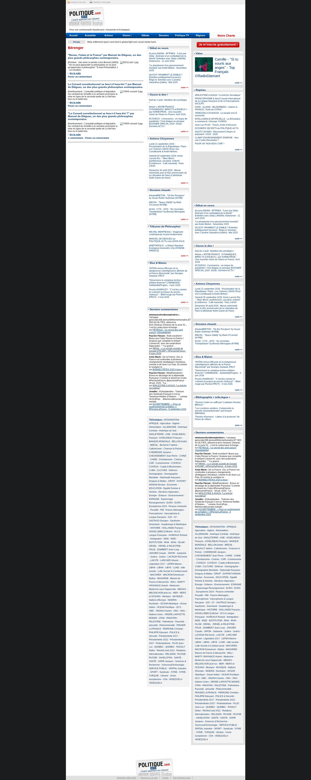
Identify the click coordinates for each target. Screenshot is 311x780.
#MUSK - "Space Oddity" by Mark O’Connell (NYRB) (165, 203)
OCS (178, 607)
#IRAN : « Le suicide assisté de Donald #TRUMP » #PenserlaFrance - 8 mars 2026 (167, 351)
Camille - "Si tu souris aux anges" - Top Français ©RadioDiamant (216, 67)
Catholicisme (155, 448)
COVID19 (176, 463)
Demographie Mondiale (206, 570)
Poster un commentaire (80, 76)
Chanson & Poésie (173, 448)
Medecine (174, 585)
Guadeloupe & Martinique (173, 524)
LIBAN (152, 567)
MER (175, 593)
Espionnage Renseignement (210, 588)
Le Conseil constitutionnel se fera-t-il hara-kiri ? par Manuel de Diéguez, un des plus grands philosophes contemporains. (105, 85)
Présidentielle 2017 (168, 636)
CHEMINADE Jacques (160, 452)
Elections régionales (169, 492)
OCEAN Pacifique (165, 607)
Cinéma (178, 459)
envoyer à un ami (77, 2)
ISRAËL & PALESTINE (170, 546)
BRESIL (154, 445)
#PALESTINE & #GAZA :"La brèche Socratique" (218, 95)
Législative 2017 (157, 564)
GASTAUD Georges (158, 520)
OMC (151, 611)
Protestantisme (163, 643)
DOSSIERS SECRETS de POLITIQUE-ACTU (216, 128)
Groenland (154, 524)
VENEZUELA (175, 679)
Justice (153, 556)
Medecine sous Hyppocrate (162, 589)
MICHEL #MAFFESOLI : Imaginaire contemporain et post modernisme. (166, 233)
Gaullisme (175, 520)
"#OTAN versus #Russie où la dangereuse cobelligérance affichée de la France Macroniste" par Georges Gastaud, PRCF (168, 272)
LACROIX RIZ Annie (177, 556)
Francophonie (156, 513)
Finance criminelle (178, 506)
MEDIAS (182, 589)
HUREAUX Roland (178, 535)
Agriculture (165, 423)
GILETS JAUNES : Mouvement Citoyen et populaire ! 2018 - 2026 (215, 132)
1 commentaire (75, 138)
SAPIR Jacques (165, 661)
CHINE (182, 456)
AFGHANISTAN (171, 420)
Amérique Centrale (219, 534)
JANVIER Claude (157, 553)
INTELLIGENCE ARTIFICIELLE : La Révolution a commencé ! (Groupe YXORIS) (217, 120)
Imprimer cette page (126, 778)
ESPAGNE (154, 499)
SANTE (177, 657)
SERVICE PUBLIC (158, 668)
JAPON (171, 553)
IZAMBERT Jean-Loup (168, 549)
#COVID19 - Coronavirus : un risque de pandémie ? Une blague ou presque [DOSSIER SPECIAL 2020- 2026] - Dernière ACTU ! (168, 122)
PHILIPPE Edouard (158, 632)
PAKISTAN (171, 618)
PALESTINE (155, 621)
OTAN (162, 618)
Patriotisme (168, 621)
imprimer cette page (102, 2)
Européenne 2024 (158, 506)
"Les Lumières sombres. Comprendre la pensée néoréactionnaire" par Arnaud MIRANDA (214, 411)
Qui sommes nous (182, 778)
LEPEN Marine (174, 564)
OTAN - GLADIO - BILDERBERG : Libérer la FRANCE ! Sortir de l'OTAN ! (216, 108)
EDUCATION (155, 488)
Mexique (166, 596)
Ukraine (164, 675)
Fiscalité (154, 510)
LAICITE (154, 560)
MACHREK (155, 575)
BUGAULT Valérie (168, 445)
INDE (166, 538)
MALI (173, 582)
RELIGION (170, 654)
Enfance (163, 495)
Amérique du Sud (167, 430)
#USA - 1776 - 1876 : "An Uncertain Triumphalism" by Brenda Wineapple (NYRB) (167, 211)
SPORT (154, 672)
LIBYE (168, 567)
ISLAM (181, 542)
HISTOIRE (155, 528)
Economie (172, 484)
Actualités (90, 35)
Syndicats (164, 672)
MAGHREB (162, 578)
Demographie (156, 474)
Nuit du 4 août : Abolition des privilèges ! (214, 251)
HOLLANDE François (172, 528)
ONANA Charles (164, 611)
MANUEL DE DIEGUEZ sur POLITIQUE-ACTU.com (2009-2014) (166, 240)
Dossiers (164, 35)
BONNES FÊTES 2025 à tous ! (167, 369)
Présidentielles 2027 (205, 703)
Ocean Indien (213, 674)
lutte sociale (232, 642)
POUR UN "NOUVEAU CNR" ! (209, 143)
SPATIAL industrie (177, 668)
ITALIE (152, 549)
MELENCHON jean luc (160, 593)
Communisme (162, 463)
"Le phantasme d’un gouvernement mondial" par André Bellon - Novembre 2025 (168, 68)
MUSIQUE (178, 596)
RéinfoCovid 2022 (166, 650)
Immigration (156, 538)
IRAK (166, 542)
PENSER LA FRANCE (206, 692)
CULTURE (162, 470)
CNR (151, 463)
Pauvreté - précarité (204, 689)
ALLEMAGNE (169, 427)
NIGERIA (172, 600)
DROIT (171, 481)
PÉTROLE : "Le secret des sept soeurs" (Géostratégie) (166, 331)
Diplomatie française (170, 477)
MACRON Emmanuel (173, 575)
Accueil (73, 35)
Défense (173, 470)
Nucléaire (154, 603)
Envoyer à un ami (149, 778)
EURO (169, 502)
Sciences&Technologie (173, 665)
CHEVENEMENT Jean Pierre (163, 456)
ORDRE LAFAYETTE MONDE (225, 682)
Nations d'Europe (157, 600)
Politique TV (182, 35)
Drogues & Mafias (157, 481)
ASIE (167, 434)
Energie (153, 495)
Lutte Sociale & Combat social (172, 571)
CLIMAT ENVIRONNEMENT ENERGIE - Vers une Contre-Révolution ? (217, 138)
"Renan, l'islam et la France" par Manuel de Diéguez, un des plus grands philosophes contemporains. (104, 56)
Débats (145, 35)
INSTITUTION (155, 542)
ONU (175, 611)
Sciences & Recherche (216, 721)
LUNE (176, 567)
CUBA (152, 470)
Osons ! (127, 35)
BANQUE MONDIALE (159, 441)
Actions (108, 35)
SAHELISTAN (165, 657)
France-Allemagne (175, 510)
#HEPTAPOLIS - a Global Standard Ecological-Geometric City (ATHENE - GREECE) (167, 248)
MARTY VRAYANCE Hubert (208, 656)
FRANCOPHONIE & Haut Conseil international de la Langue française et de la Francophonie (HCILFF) (217, 101)
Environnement (175, 495)
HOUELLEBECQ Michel (160, 531)
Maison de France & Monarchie (210, 653)
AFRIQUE (154, 423)
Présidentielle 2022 (158, 639)
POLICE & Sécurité (224, 696)
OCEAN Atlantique (169, 603)
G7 (175, 517)
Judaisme (181, 553)
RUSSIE (181, 654)
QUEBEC (159, 647)
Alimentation (155, 427)
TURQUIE (154, 675)
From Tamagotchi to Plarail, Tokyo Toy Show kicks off (113, 42)
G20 (170, 517)
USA (165, 679)
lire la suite (75, 73)
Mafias (152, 578)
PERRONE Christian (173, 629)
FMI (162, 510)
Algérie (175, 423)
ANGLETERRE (156, 434)
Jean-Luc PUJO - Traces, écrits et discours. (216, 125)
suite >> (184, 87)
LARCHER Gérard (169, 560)
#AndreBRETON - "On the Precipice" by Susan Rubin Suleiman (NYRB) (167, 196)
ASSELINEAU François (170, 438)
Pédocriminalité (167, 625)
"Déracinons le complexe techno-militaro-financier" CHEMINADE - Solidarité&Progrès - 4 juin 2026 (165, 282)
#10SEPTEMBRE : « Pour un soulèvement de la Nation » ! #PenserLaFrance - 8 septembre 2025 (167, 406)
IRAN (173, 542)
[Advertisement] (178, 17)
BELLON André (179, 441)
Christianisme (165, 459)
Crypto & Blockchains (170, 466)
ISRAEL (153, 546)
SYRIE (174, 672)
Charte (165, 778)
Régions (200, 35)
